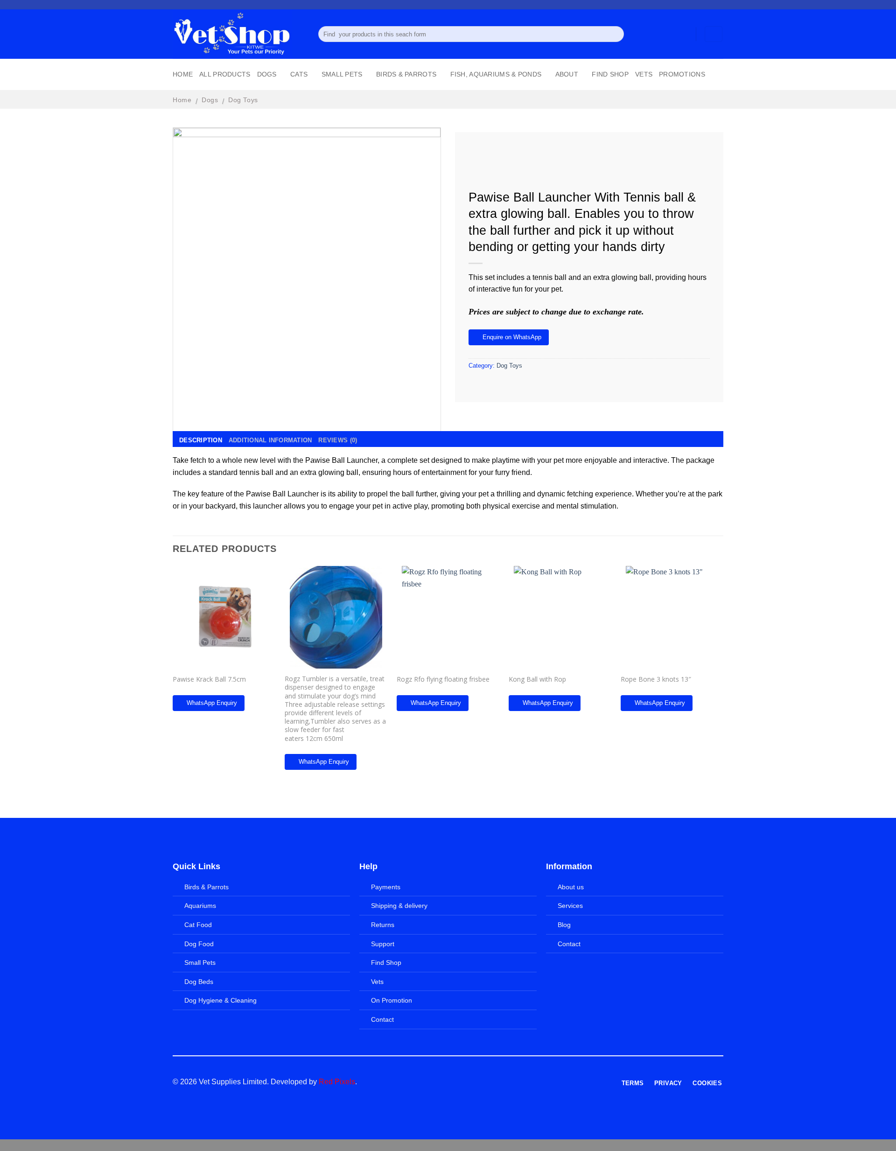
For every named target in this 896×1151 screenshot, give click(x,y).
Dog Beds (198, 981)
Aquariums (200, 905)
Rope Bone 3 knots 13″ (656, 679)
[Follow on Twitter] (710, 4)
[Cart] (714, 34)
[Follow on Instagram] (701, 4)
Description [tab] (200, 440)
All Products (224, 74)
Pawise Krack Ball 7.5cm (209, 679)
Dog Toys (243, 100)
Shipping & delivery (399, 905)
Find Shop (610, 74)
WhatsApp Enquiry (212, 702)
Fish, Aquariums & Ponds (495, 74)
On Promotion (391, 1000)
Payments (385, 887)
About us (571, 887)
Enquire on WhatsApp (512, 337)
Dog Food (199, 944)
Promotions (682, 74)
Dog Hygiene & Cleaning (220, 1000)
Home (183, 74)
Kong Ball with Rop (537, 679)
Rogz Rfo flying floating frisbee (443, 679)
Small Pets (342, 74)
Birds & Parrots (406, 74)
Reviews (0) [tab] (337, 440)
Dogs (267, 74)
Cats (299, 74)
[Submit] (615, 34)
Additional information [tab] (270, 440)
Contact (382, 1019)
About (566, 74)
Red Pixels (337, 1082)
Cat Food (198, 924)
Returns (382, 924)
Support (382, 944)
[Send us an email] (718, 4)
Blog (564, 924)
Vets (643, 74)
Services (570, 905)
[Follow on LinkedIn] (512, 1082)
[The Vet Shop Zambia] (238, 34)
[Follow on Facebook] (692, 4)
